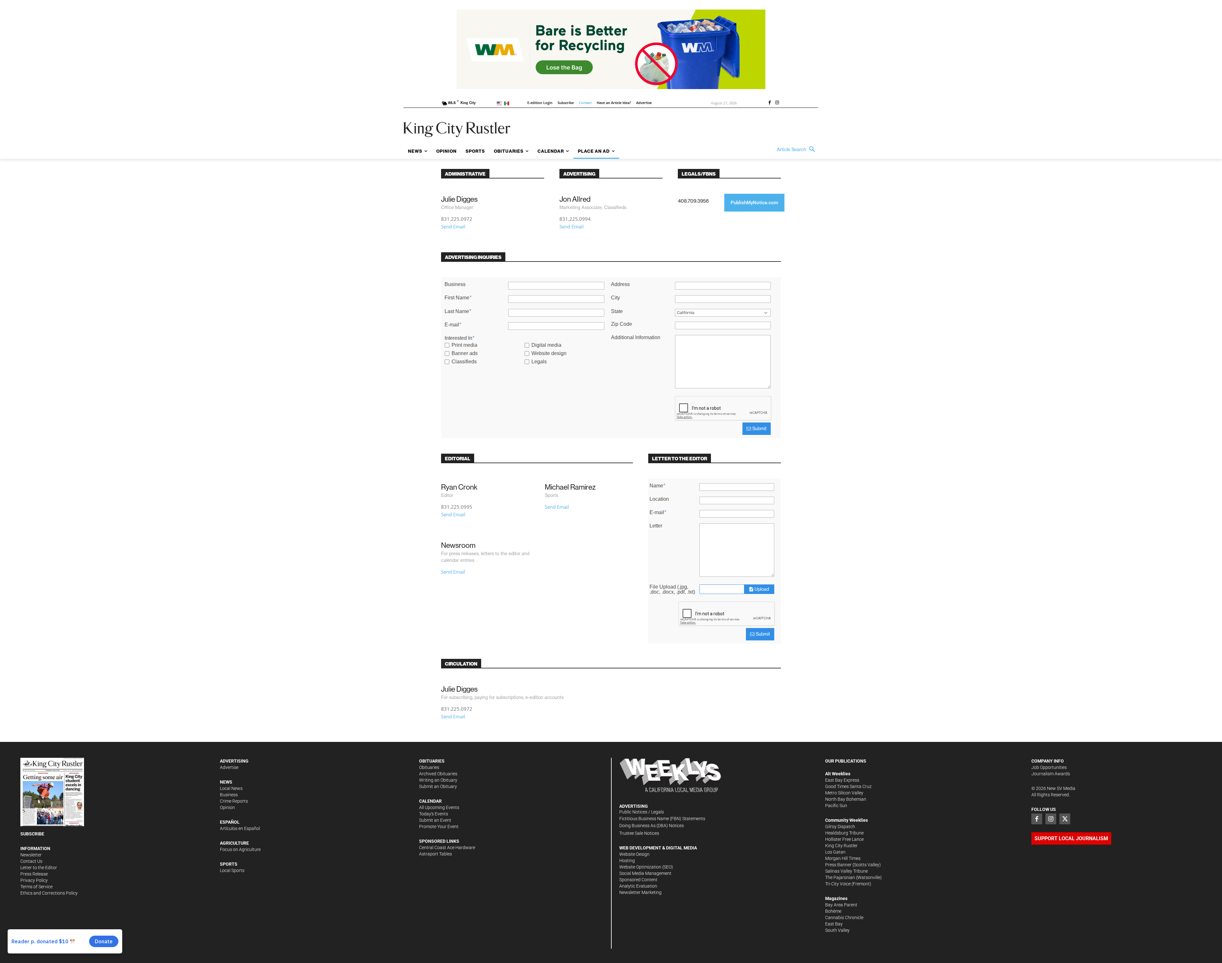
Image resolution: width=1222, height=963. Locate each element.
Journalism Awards (1050, 773)
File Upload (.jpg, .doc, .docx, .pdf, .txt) (672, 589)
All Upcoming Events (439, 807)
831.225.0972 (456, 219)
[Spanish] (507, 103)
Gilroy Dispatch (840, 826)
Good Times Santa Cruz (848, 786)
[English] (500, 103)
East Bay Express (842, 780)
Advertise (229, 767)
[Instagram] (777, 103)
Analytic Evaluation (638, 886)
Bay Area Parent (841, 904)
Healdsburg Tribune (844, 832)
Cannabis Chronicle (844, 917)
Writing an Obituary (438, 780)
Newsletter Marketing (640, 892)
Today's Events (433, 813)
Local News (231, 788)
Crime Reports (234, 801)
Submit (759, 428)
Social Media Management (645, 873)
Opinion (227, 807)
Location (659, 499)
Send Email (453, 226)
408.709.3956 (693, 201)
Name (657, 485)
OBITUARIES (432, 761)
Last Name (458, 311)
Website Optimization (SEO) (646, 866)
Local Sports (232, 870)
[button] (797, 149)
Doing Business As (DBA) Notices (651, 825)
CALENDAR (430, 801)
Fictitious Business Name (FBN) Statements (662, 818)
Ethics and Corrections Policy (49, 893)
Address (620, 284)
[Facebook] (769, 103)
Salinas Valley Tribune (846, 871)
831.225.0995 (456, 507)
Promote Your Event (439, 826)
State (617, 311)
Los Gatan (835, 852)
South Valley (837, 930)
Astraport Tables (435, 853)
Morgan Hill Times (842, 858)
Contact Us (31, 861)
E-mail (453, 324)
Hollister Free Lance (844, 839)
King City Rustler (841, 845)
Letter (656, 525)
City (615, 297)
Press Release (34, 873)
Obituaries (429, 767)
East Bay (834, 923)
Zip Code (621, 324)
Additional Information (635, 337)
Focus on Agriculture (240, 849)
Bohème (833, 911)
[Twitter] (1064, 818)
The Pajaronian (840, 877)
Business (455, 284)
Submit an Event (435, 820)
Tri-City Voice (838, 883)
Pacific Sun (836, 805)
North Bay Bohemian (845, 799)
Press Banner (838, 864)
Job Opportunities (1049, 767)
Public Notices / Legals (641, 811)
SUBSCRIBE (32, 833)
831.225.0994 (575, 219)
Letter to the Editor (38, 867)
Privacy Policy (34, 880)
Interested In (459, 338)
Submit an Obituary (438, 786)
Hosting (627, 860)
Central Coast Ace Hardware (447, 847)
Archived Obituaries (438, 773)
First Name (458, 297)
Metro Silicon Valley (844, 792)
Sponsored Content (638, 879)
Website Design (634, 854)
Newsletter (31, 854)
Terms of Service (36, 886)
